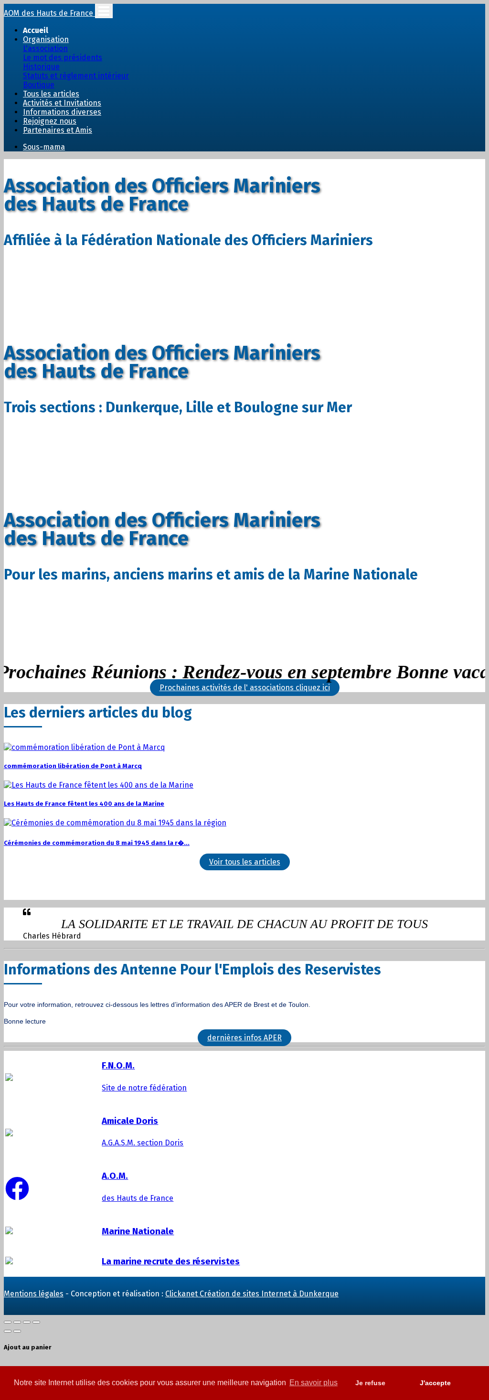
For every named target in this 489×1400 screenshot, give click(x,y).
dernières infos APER (244, 1037)
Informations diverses (62, 112)
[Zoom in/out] (36, 1322)
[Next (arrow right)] (17, 1331)
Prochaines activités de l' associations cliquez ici (244, 687)
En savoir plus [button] (313, 1383)
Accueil (35, 30)
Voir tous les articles (244, 861)
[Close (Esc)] (7, 1322)
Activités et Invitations (62, 102)
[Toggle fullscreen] (27, 1322)
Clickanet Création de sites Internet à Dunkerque (252, 1293)
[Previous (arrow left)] (7, 1331)
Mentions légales (34, 1293)
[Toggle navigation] (104, 11)
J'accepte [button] (435, 1383)
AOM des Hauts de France (49, 13)
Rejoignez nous (49, 121)
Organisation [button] (46, 39)
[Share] (17, 1322)
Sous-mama (44, 146)
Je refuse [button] (370, 1383)
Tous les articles (51, 93)
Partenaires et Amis (57, 130)
